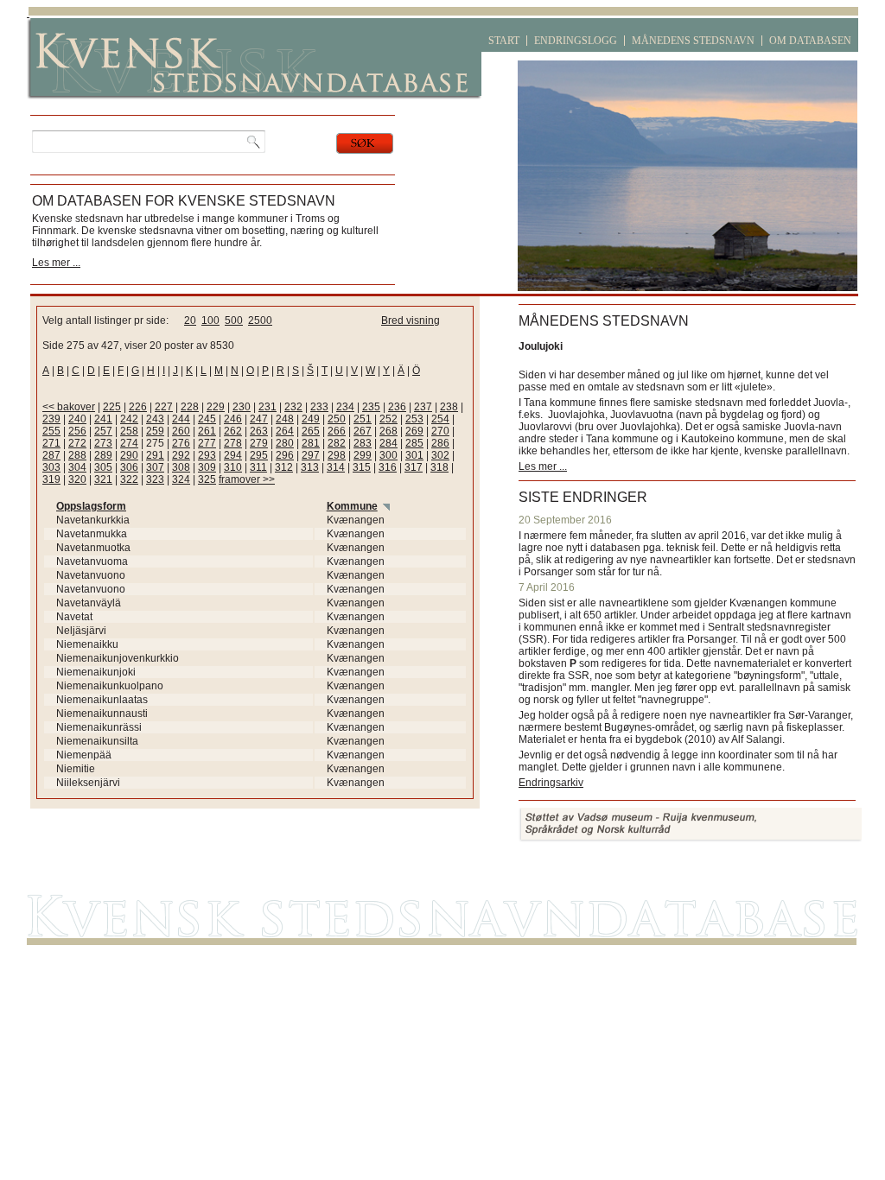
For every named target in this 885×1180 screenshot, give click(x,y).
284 (388, 443)
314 (336, 467)
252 (388, 419)
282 (337, 443)
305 (103, 467)
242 (129, 419)
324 (181, 479)
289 (103, 455)
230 (241, 407)
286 (440, 443)
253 (414, 419)
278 (233, 443)
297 (311, 455)
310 (233, 467)
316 (388, 467)
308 (181, 467)
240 (77, 419)
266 (337, 431)
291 (155, 455)
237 (423, 407)
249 (311, 419)
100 (210, 320)
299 (362, 455)
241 (103, 419)
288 (77, 455)
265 (311, 431)
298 (337, 455)
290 (129, 455)
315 (362, 467)
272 (77, 443)
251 (362, 419)
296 (285, 455)
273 (103, 443)
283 (362, 443)
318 (439, 467)
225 (112, 407)
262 (233, 431)
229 (216, 407)
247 (259, 419)
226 (138, 407)
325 (207, 479)
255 (51, 431)
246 (233, 419)
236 (397, 407)
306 (129, 467)
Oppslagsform (91, 506)
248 (285, 419)
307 (155, 467)
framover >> (247, 479)
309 (207, 467)
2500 (260, 320)
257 (103, 431)
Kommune (352, 506)
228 (190, 407)
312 (284, 467)
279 (259, 443)
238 (449, 407)
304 (77, 467)
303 (51, 467)
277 (207, 443)
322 (129, 479)
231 (267, 407)
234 (345, 407)
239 (51, 419)
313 (310, 467)
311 (258, 467)
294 (233, 455)
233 (319, 407)
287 (51, 455)
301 (414, 455)
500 (234, 320)
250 (337, 419)
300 (388, 455)
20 (190, 320)
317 (413, 467)
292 (181, 455)
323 (155, 479)
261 (207, 431)
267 (362, 431)
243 (155, 419)
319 (51, 479)
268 (388, 431)
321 (103, 479)
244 (181, 419)
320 (77, 479)
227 (164, 407)
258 (129, 431)
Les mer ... (56, 263)
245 (207, 419)
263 (259, 431)
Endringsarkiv (551, 783)
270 (440, 431)
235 (371, 407)
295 (259, 455)
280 (285, 443)
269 (414, 431)
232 (293, 407)
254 (440, 419)
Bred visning (410, 320)
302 (440, 455)
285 (414, 443)
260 (181, 431)
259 (155, 431)
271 (51, 443)
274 (129, 443)
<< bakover (68, 407)
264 (285, 431)
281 (311, 443)
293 (207, 455)
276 (181, 443)
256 (77, 431)
